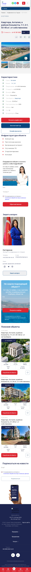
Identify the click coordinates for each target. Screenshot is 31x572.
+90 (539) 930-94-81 (8, 257)
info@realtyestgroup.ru (21, 257)
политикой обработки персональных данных (15, 198)
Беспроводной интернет (13, 145)
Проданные (15, 536)
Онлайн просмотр (15, 131)
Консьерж (8, 155)
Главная (3, 12)
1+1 (12, 83)
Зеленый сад (9, 139)
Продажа (15, 532)
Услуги (15, 541)
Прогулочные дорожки (13, 142)
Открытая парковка (11, 151)
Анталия (13, 80)
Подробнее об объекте (9, 372)
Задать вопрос (15, 273)
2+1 (15, 83)
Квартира (18, 98)
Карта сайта (26, 522)
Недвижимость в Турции (13, 12)
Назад (5, 8)
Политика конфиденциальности (15, 561)
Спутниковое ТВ (10, 148)
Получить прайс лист (15, 120)
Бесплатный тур (15, 125)
